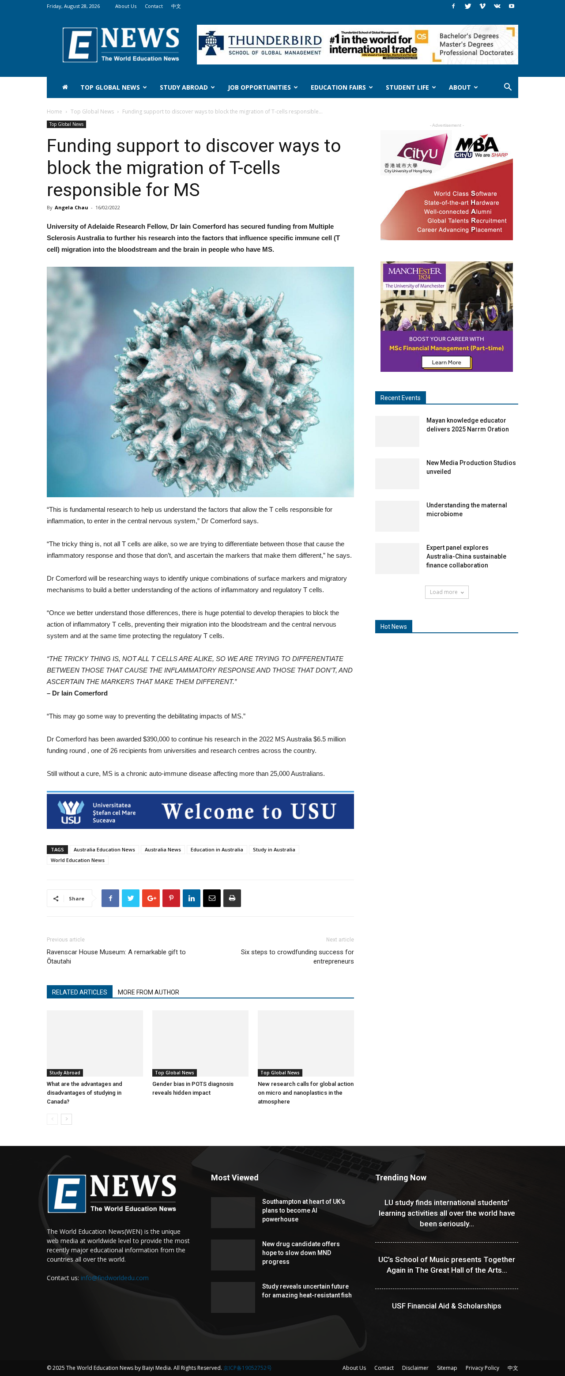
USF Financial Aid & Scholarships (446, 1305)
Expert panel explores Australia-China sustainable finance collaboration (466, 556)
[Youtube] (511, 6)
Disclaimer (415, 1368)
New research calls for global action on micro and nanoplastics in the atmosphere (306, 1093)
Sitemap (447, 1368)
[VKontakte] (497, 6)
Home (54, 111)
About (460, 87)
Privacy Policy (482, 1368)
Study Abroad (184, 87)
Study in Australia (274, 849)
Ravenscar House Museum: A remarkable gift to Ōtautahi (116, 956)
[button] (507, 88)
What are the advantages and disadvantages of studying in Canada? (84, 1093)
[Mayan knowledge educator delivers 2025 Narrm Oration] (397, 431)
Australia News (163, 849)
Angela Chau (71, 207)
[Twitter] (468, 6)
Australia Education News (104, 849)
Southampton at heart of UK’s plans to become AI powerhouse (303, 1210)
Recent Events (400, 397)
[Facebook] (453, 6)
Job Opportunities (259, 87)
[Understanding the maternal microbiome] (397, 516)
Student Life (407, 87)
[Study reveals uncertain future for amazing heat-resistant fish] (233, 1297)
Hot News (393, 626)
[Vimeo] (482, 6)
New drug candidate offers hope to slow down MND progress (301, 1252)
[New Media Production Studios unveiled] (397, 473)
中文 (176, 6)
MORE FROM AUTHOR (148, 992)
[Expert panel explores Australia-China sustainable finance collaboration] (397, 558)
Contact (154, 6)
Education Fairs (338, 87)
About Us (125, 6)
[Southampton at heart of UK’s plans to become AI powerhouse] (233, 1212)
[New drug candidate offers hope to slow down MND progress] (233, 1255)
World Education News (78, 860)
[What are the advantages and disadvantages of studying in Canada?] (95, 1043)
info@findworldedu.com (115, 1278)
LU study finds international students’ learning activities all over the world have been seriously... (447, 1213)
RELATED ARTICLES (79, 992)
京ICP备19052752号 (247, 1368)
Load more (444, 592)
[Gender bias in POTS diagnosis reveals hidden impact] (200, 1043)
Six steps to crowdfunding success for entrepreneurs (297, 956)
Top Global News (110, 87)
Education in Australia (217, 849)
